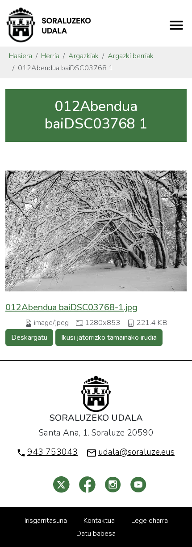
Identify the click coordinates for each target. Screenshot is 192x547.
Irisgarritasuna (46, 521)
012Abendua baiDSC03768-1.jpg (71, 307)
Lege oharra (149, 521)
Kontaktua (99, 521)
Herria (50, 56)
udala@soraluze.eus (136, 452)
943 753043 (52, 452)
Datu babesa (96, 533)
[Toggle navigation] (176, 25)
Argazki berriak (131, 56)
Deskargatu (29, 337)
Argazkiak (83, 56)
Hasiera (20, 56)
